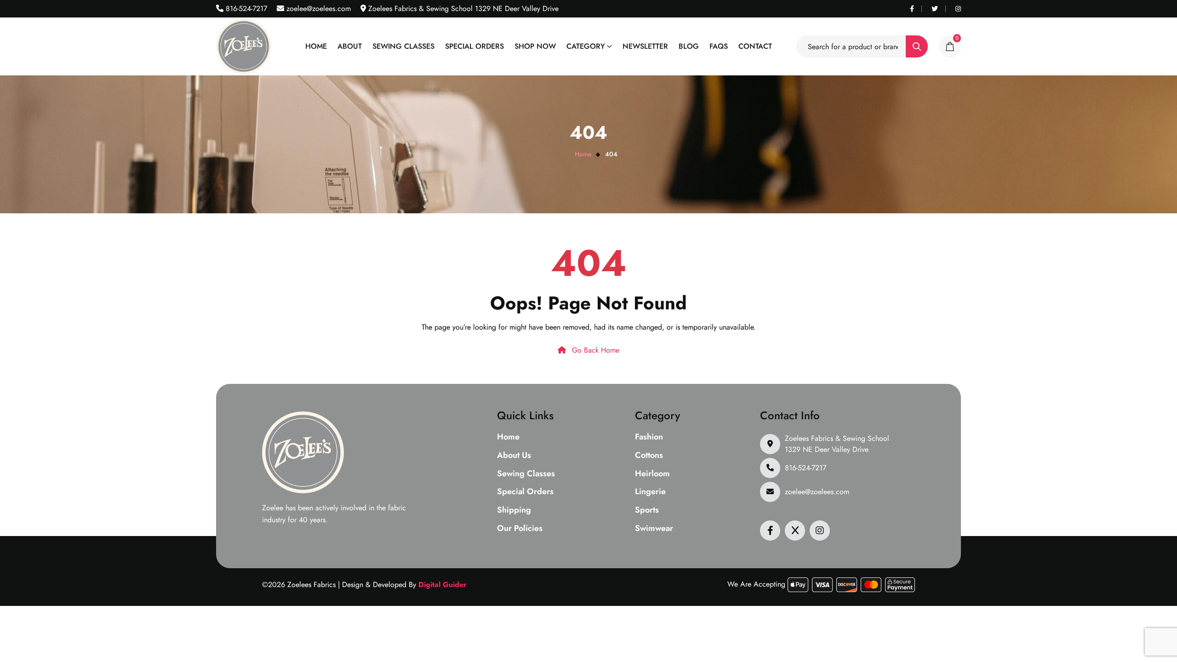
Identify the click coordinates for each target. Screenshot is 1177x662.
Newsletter (645, 46)
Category (585, 46)
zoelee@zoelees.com (317, 8)
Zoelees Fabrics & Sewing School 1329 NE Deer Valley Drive (837, 444)
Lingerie (650, 491)
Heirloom (652, 473)
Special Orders (474, 46)
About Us (514, 455)
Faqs (718, 46)
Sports (647, 510)
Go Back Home (594, 350)
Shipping (514, 510)
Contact (755, 46)
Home (316, 46)
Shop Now (535, 46)
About (349, 46)
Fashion (649, 437)
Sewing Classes (403, 46)
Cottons (649, 455)
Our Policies (520, 528)
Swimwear (654, 528)
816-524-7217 (245, 8)
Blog (689, 46)
